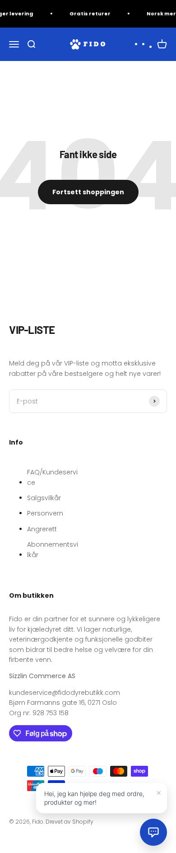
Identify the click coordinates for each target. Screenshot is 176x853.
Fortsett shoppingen (88, 192)
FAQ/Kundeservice (52, 477)
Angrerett (42, 529)
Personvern (45, 513)
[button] (153, 832)
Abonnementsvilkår (52, 549)
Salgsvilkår (44, 497)
